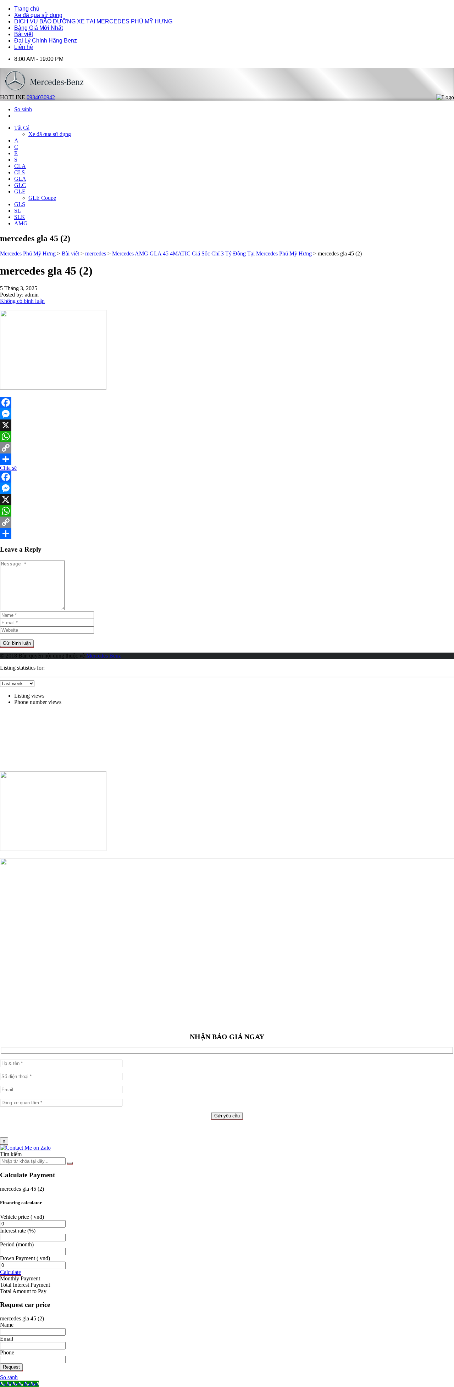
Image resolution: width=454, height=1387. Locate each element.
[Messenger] (227, 413)
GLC (20, 185)
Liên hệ (23, 47)
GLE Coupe (42, 198)
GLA (20, 179)
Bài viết (23, 34)
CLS (19, 172)
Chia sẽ (8, 468)
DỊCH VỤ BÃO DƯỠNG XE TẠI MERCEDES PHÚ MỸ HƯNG (93, 21)
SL (17, 211)
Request (11, 1367)
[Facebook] (227, 402)
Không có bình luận (22, 301)
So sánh (9, 1377)
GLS (19, 204)
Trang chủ (26, 9)
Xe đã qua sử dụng (38, 15)
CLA (20, 166)
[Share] (227, 459)
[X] (227, 425)
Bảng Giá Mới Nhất (38, 28)
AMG (21, 223)
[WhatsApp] (227, 436)
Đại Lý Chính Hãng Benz (45, 41)
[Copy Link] (227, 447)
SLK (19, 217)
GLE (20, 191)
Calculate (10, 1272)
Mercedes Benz (103, 656)
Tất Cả (21, 128)
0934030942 (41, 97)
